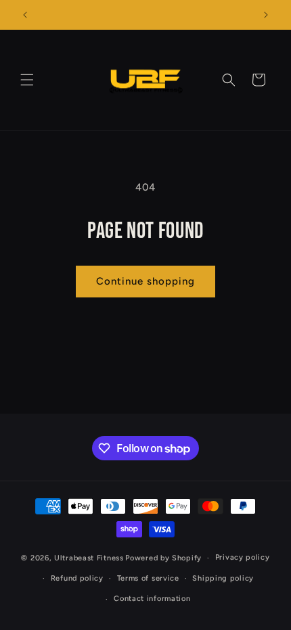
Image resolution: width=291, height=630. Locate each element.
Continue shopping (145, 281)
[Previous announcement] (25, 15)
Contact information (152, 598)
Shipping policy (223, 578)
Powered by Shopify (163, 558)
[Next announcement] (266, 15)
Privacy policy (242, 557)
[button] (27, 80)
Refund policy (77, 578)
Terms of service (148, 578)
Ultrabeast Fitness (89, 558)
